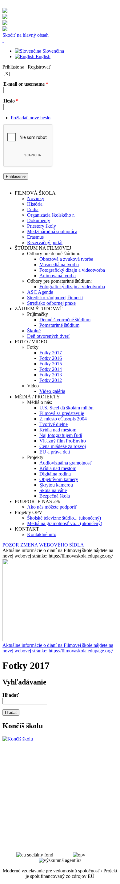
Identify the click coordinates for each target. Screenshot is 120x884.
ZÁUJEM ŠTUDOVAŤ (38, 308)
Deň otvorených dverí (48, 336)
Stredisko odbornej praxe (51, 303)
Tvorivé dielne (53, 424)
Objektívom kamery (58, 479)
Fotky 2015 (50, 363)
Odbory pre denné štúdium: (53, 253)
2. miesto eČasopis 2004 (63, 418)
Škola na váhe (53, 490)
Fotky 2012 (50, 380)
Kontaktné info (41, 534)
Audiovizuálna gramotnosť (65, 462)
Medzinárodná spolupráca (52, 231)
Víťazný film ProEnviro (62, 440)
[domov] (3, 40)
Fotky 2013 (50, 374)
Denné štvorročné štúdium (64, 319)
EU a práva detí (54, 451)
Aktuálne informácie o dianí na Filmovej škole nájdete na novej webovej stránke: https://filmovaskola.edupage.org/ (57, 648)
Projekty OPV (28, 512)
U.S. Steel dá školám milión (66, 407)
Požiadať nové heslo (30, 117)
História (34, 204)
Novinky (35, 198)
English (42, 56)
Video (33, 385)
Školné (34, 330)
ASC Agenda (40, 292)
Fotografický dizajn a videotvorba (72, 270)
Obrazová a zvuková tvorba (66, 259)
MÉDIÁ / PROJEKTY (37, 396)
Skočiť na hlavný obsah (25, 35)
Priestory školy (41, 226)
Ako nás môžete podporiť (52, 506)
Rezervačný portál (44, 242)
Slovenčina (52, 51)
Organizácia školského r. (51, 215)
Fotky (32, 347)
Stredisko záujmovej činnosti (55, 297)
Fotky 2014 (50, 369)
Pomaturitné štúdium (59, 325)
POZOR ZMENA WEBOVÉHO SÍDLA (43, 544)
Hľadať (10, 695)
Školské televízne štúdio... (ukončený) (64, 517)
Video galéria (52, 391)
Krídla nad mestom (57, 429)
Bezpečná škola (54, 495)
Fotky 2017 (50, 352)
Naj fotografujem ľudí (60, 435)
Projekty (35, 457)
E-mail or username (25, 84)
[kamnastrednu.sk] (17, 738)
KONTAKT (27, 529)
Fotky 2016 (50, 358)
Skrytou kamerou (56, 484)
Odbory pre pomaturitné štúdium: (59, 281)
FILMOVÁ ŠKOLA (35, 193)
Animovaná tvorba (57, 275)
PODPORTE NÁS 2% (37, 501)
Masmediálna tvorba (59, 264)
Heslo (10, 100)
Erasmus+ (36, 237)
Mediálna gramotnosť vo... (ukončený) (64, 523)
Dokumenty (38, 220)
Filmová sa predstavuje (61, 413)
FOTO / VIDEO (31, 341)
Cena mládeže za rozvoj (62, 446)
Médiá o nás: (39, 402)
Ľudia (32, 209)
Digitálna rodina (55, 473)
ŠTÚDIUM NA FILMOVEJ (43, 248)
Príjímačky (37, 314)
